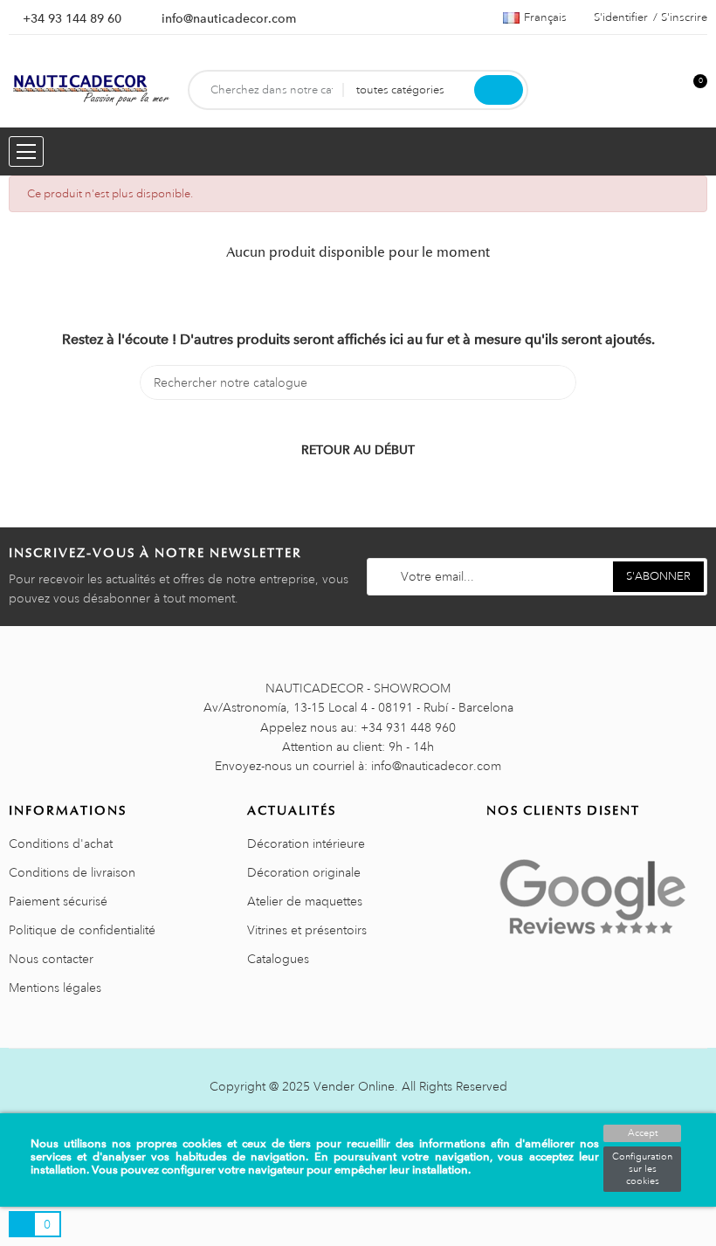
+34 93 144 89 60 (72, 18)
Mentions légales (55, 987)
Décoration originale (304, 872)
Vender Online (354, 1086)
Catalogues (278, 959)
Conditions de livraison (72, 872)
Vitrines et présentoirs (307, 930)
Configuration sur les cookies (642, 1169)
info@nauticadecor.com (229, 18)
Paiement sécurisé (58, 901)
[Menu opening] (26, 151)
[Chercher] (498, 90)
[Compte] (664, 90)
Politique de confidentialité (82, 930)
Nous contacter (51, 959)
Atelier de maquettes (304, 901)
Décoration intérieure (306, 843)
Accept (642, 1133)
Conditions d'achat (61, 843)
